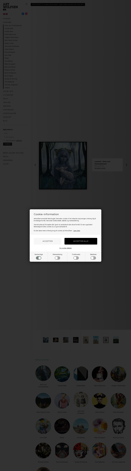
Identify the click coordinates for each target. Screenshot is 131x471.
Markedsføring (57, 254)
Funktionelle (76, 254)
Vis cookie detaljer (65, 248)
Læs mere (76, 230)
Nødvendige (39, 254)
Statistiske (93, 254)
